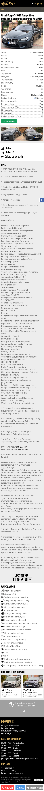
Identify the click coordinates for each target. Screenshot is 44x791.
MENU (3, 9)
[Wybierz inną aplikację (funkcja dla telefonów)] (30, 579)
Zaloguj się (38, 3)
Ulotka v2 (9, 152)
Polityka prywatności (10, 725)
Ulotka (8, 148)
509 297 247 (21, 447)
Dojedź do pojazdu (35, 787)
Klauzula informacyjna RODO (14, 730)
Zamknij (38, 780)
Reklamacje (6, 733)
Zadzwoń (8, 787)
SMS (21, 787)
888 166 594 (23, 449)
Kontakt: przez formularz (12, 773)
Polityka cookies (8, 728)
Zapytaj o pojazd (8, 121)
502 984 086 (18, 539)
